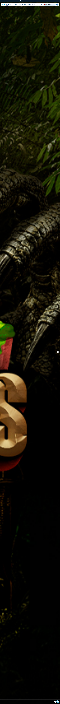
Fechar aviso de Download (59, 0)
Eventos (33, 4)
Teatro (37, 4)
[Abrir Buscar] (57, 4)
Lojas (20, 4)
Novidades (29, 4)
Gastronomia (24, 4)
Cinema (41, 4)
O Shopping (15, 4)
